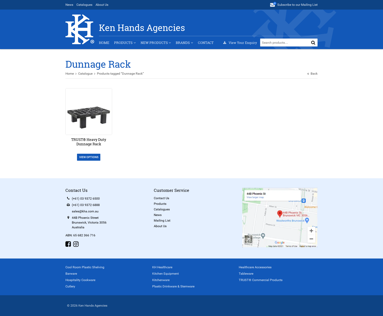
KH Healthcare (162, 267)
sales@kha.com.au (85, 211)
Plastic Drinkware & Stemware (173, 286)
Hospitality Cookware (80, 280)
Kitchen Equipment (165, 273)
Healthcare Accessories (255, 267)
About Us (102, 5)
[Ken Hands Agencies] (79, 29)
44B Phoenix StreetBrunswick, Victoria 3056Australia (89, 222)
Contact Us (161, 198)
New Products (154, 42)
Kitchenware (161, 280)
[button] (313, 43)
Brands (183, 42)
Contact (206, 42)
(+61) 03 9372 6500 (86, 198)
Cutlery (70, 286)
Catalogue (85, 73)
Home (104, 42)
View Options (88, 157)
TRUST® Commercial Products (260, 280)
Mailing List (162, 220)
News (69, 5)
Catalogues (84, 5)
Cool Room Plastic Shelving (84, 267)
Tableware (246, 273)
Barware (71, 273)
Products (123, 42)
